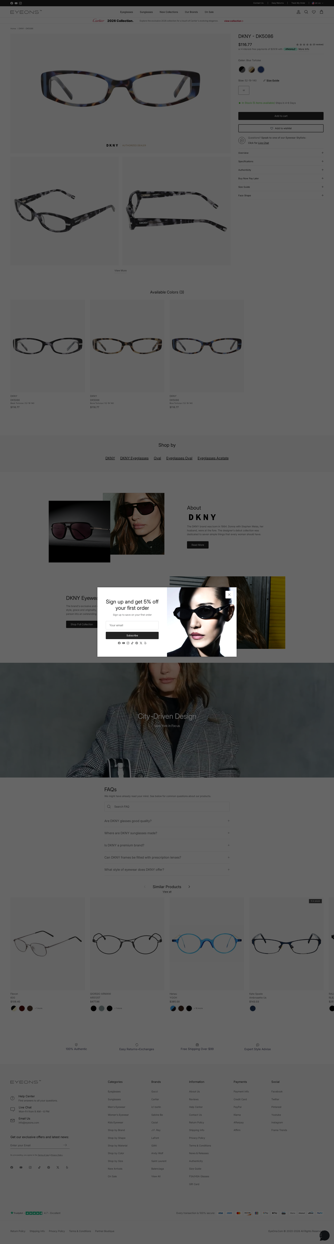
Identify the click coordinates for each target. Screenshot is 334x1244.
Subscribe (132, 635)
